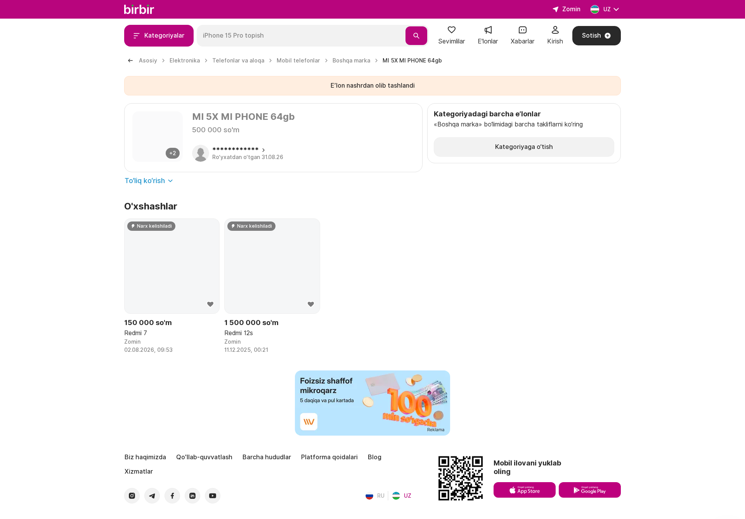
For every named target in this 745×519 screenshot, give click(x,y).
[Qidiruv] (416, 35)
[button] (451, 35)
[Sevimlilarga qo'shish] (210, 304)
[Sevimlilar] (451, 32)
